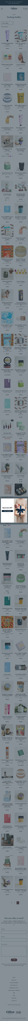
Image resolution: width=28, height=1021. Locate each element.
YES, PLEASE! (7, 511)
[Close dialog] (26, 499)
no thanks (7, 513)
